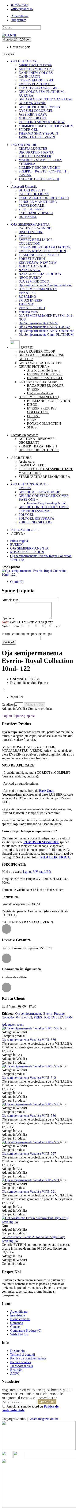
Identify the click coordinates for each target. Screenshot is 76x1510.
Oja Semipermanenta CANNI (38, 323)
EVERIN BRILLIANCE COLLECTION (36, 241)
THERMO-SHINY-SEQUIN (38, 133)
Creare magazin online (43, 1419)
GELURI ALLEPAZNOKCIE (39, 492)
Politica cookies (20, 1362)
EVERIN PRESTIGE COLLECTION (45, 247)
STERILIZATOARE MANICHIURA (44, 476)
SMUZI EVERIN (31, 300)
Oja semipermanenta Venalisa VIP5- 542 (29, 1077)
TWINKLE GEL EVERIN (37, 137)
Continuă (8, 642)
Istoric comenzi (20, 1319)
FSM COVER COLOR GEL (38, 88)
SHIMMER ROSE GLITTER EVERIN (46, 126)
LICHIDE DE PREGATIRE (38, 382)
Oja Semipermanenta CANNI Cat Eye (44, 327)
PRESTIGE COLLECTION (53, 1017)
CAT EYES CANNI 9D (35, 228)
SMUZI (32, 427)
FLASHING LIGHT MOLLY (39, 255)
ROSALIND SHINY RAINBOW (42, 122)
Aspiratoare (26, 461)
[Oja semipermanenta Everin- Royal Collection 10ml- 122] (38, 574)
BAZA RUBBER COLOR (37, 351)
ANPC (14, 1373)
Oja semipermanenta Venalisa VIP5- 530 (29, 1115)
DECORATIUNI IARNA (36, 152)
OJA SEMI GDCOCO (34, 281)
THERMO (26, 304)
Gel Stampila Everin (32, 103)
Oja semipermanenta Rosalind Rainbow (45, 285)
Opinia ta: (8, 618)
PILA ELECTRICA (55, 857)
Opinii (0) (16, 581)
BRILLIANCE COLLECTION (48, 401)
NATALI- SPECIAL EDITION (40, 274)
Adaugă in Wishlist (14, 708)
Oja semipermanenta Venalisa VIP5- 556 (29, 1039)
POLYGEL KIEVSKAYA (36, 518)
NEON (32, 420)
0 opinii (7, 716)
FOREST (33, 416)
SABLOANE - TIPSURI (36, 213)
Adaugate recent (12, 1024)
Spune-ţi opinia (24, 716)
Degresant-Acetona (40, 393)
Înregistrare (17, 1315)
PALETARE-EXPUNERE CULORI (44, 198)
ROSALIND (27, 296)
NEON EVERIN (30, 277)
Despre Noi (18, 1350)
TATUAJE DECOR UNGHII (39, 179)
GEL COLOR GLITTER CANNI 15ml (45, 99)
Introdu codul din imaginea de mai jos (27, 634)
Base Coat (46, 790)
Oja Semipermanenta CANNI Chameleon (46, 331)
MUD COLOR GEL (33, 118)
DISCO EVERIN (30, 232)
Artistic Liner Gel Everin (35, 65)
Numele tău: (10, 600)
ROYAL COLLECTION (44, 423)
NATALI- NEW (30, 270)
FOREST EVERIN (32, 258)
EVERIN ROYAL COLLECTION (42, 251)
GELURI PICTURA (33, 366)
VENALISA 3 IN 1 (32, 308)
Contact (15, 1326)
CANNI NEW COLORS (36, 72)
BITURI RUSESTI (32, 190)
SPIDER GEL (28, 129)
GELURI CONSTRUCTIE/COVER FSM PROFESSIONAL (44, 509)
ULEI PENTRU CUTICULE (39, 450)
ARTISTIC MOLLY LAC (36, 69)
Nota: (5, 626)
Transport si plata (21, 1366)
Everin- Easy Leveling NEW (46, 503)
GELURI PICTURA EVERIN (39, 107)
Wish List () (18, 1334)
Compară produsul (40, 708)
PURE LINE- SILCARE (35, 522)
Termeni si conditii (22, 1354)
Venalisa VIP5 (28, 312)
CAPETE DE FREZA (34, 194)
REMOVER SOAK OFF (41, 842)
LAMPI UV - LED (32, 465)
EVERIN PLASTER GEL (37, 84)
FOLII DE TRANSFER (35, 156)
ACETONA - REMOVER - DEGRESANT (38, 440)
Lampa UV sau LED (37, 871)
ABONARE (46, 1402)
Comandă (16, 1323)
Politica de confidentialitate (28, 1358)
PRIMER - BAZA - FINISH (38, 446)
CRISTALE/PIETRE (33, 148)
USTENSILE (28, 217)
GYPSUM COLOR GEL (36, 110)
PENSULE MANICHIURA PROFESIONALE (38, 203)
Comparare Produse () (25, 1330)
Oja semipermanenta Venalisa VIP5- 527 (29, 1153)
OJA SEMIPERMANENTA (38, 397)
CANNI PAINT (29, 76)
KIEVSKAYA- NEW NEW (38, 262)
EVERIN (25, 236)
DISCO (32, 404)
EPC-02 (26, 1017)
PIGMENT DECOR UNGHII (39, 167)
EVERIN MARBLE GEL (36, 80)
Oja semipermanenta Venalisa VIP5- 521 (29, 1191)
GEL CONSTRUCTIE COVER (40, 363)
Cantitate (8, 704)
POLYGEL (26, 514)
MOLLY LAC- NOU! (34, 266)
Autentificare (18, 1311)
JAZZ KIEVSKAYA (33, 114)
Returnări (16, 1369)
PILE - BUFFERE (31, 209)
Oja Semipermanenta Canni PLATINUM (46, 334)
